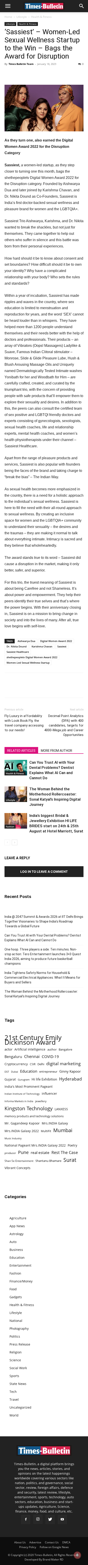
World (14, 1415)
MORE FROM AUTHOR (56, 750)
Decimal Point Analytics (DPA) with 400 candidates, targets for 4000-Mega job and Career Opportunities (63, 725)
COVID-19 (50, 1056)
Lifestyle (21, 17)
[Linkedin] (40, 74)
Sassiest (61, 646)
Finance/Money (20, 1281)
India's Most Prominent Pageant (29, 1086)
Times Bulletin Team (21, 64)
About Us (20, 1542)
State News (17, 1384)
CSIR (32, 1064)
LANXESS (61, 1109)
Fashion (10, 826)
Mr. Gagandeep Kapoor (22, 1123)
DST (7, 1071)
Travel (14, 1399)
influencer (49, 1093)
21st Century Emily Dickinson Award (33, 1040)
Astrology (16, 1234)
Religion (15, 1352)
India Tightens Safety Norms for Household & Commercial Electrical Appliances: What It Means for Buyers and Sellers (42, 977)
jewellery (40, 1101)
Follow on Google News (54, 1547)
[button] (7, 6)
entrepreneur (48, 1071)
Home (8, 17)
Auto (12, 1242)
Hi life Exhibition (44, 1079)
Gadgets (15, 1297)
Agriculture (17, 1218)
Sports (14, 1376)
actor (8, 1049)
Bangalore (65, 1049)
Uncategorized (20, 1407)
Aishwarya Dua (26, 641)
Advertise (35, 1542)
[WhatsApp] (29, 74)
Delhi (40, 1064)
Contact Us (52, 1542)
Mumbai (62, 1130)
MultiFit (46, 1131)
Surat (69, 1160)
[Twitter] (19, 74)
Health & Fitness (41, 17)
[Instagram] (37, 1519)
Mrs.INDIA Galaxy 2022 (22, 1131)
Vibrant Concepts (17, 1168)
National (15, 1320)
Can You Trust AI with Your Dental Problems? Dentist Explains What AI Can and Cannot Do (43, 938)
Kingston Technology (29, 1108)
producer (10, 1153)
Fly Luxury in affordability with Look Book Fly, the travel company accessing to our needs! (24, 723)
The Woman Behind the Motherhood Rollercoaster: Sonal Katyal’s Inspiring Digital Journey (41, 994)
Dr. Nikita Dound (17, 646)
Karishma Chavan (42, 646)
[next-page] (14, 842)
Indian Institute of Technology (22, 1093)
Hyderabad (70, 1078)
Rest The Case (64, 1152)
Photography (19, 1328)
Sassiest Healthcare (18, 651)
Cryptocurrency (16, 1064)
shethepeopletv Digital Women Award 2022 (32, 657)
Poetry (72, 1145)
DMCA (66, 1542)
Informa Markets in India (19, 1101)
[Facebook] (9, 74)
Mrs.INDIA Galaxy (55, 1123)
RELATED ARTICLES (21, 750)
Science (15, 1360)
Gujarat (10, 1079)
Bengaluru (13, 1056)
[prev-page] (7, 842)
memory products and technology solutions (34, 1116)
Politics (14, 1336)
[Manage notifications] (77, 1555)
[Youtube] (62, 1519)
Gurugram (24, 1079)
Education (28, 1071)
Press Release (19, 1344)
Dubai (14, 1071)
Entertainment (20, 1265)
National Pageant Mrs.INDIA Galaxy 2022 (35, 1145)
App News (17, 1226)
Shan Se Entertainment (19, 1161)
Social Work (18, 1368)
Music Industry (13, 1138)
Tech (13, 1391)
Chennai (32, 1056)
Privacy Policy (27, 1547)
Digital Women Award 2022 (56, 641)
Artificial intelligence (29, 1049)
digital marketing (63, 1063)
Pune (23, 1152)
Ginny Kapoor (70, 1071)
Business (16, 1249)
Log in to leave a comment (44, 871)
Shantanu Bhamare (48, 1161)
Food (13, 1289)
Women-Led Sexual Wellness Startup (28, 662)
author (52, 1049)
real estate (40, 1152)
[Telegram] (50, 74)
